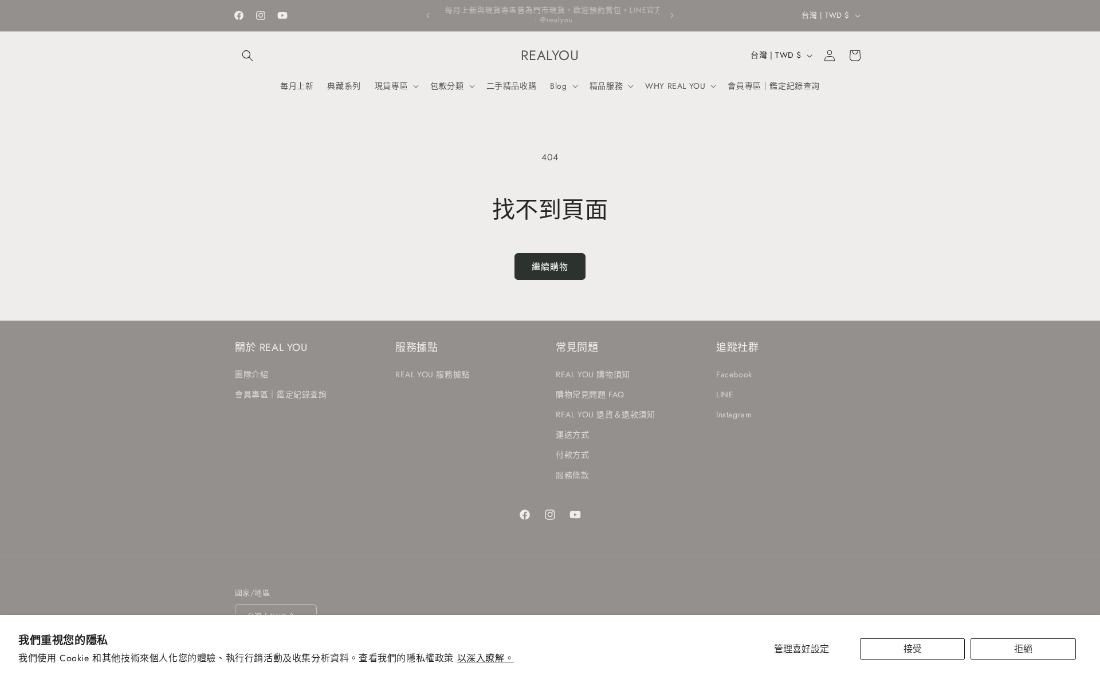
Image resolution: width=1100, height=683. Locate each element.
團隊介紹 (251, 374)
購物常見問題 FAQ (590, 394)
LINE (724, 394)
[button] (247, 55)
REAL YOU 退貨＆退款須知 (605, 414)
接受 (912, 649)
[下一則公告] (672, 15)
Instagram (734, 414)
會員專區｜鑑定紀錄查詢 (281, 394)
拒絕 (1023, 649)
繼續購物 (550, 266)
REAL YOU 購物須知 (593, 374)
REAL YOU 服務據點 (432, 374)
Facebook (734, 374)
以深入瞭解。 (485, 658)
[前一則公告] (428, 15)
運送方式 (572, 434)
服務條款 (572, 474)
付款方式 (572, 454)
